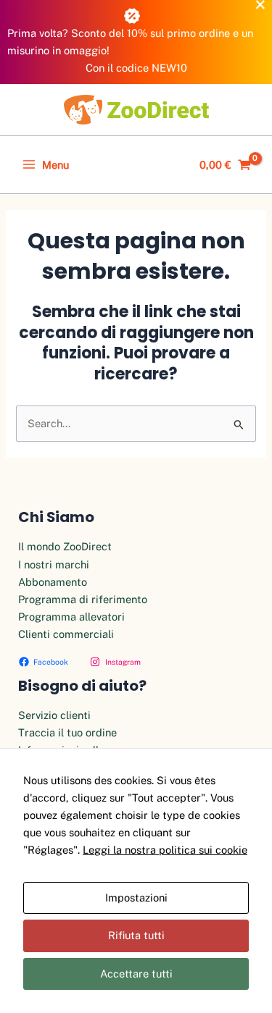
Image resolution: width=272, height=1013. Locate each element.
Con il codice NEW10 (136, 68)
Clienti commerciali (66, 634)
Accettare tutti (136, 973)
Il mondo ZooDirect (65, 546)
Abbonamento (52, 582)
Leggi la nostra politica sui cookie (165, 850)
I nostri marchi (53, 564)
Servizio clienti (54, 715)
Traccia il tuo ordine (67, 732)
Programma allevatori (71, 616)
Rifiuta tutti (136, 935)
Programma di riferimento (82, 599)
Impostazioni (136, 897)
